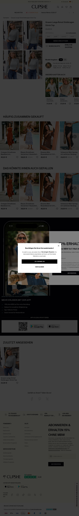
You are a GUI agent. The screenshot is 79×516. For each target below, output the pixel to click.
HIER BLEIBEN (39, 267)
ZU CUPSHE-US (40, 261)
